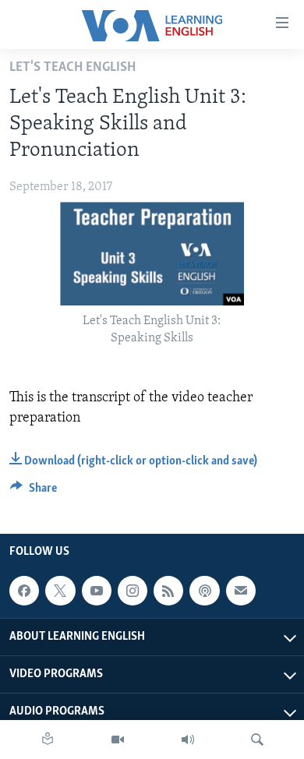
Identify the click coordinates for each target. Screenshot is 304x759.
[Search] (257, 739)
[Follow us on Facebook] (24, 590)
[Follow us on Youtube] (96, 590)
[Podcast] (204, 590)
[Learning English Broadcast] (187, 739)
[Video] (117, 739)
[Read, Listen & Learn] (47, 739)
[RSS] (168, 590)
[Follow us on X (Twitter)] (60, 590)
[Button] (33, 492)
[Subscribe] (241, 590)
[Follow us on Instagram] (132, 590)
